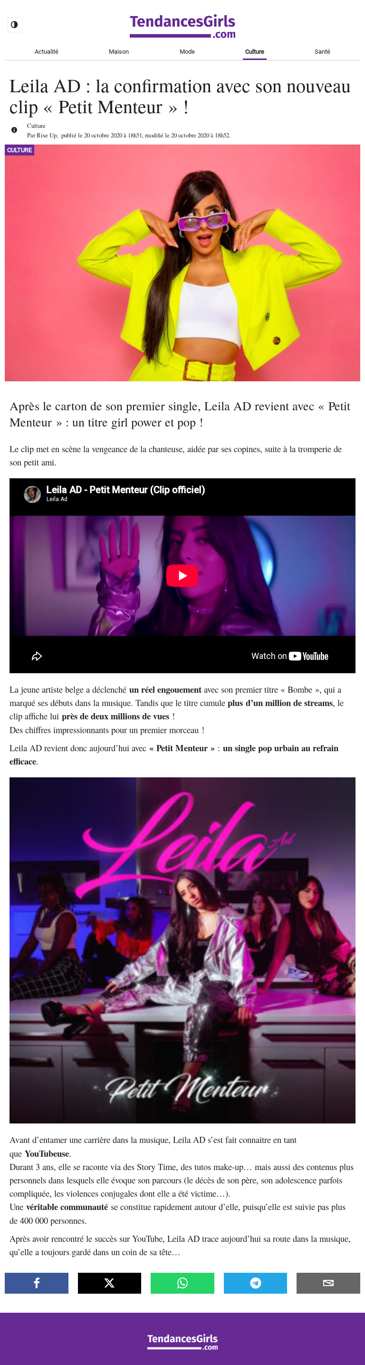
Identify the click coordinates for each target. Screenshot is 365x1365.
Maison (119, 51)
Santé (322, 51)
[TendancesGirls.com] (182, 1347)
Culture (254, 51)
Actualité (46, 51)
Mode (187, 51)
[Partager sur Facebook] (36, 1283)
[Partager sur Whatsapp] (182, 1283)
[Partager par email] (328, 1283)
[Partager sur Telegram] (256, 1283)
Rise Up (47, 135)
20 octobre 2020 (103, 135)
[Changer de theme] (14, 24)
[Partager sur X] (110, 1283)
